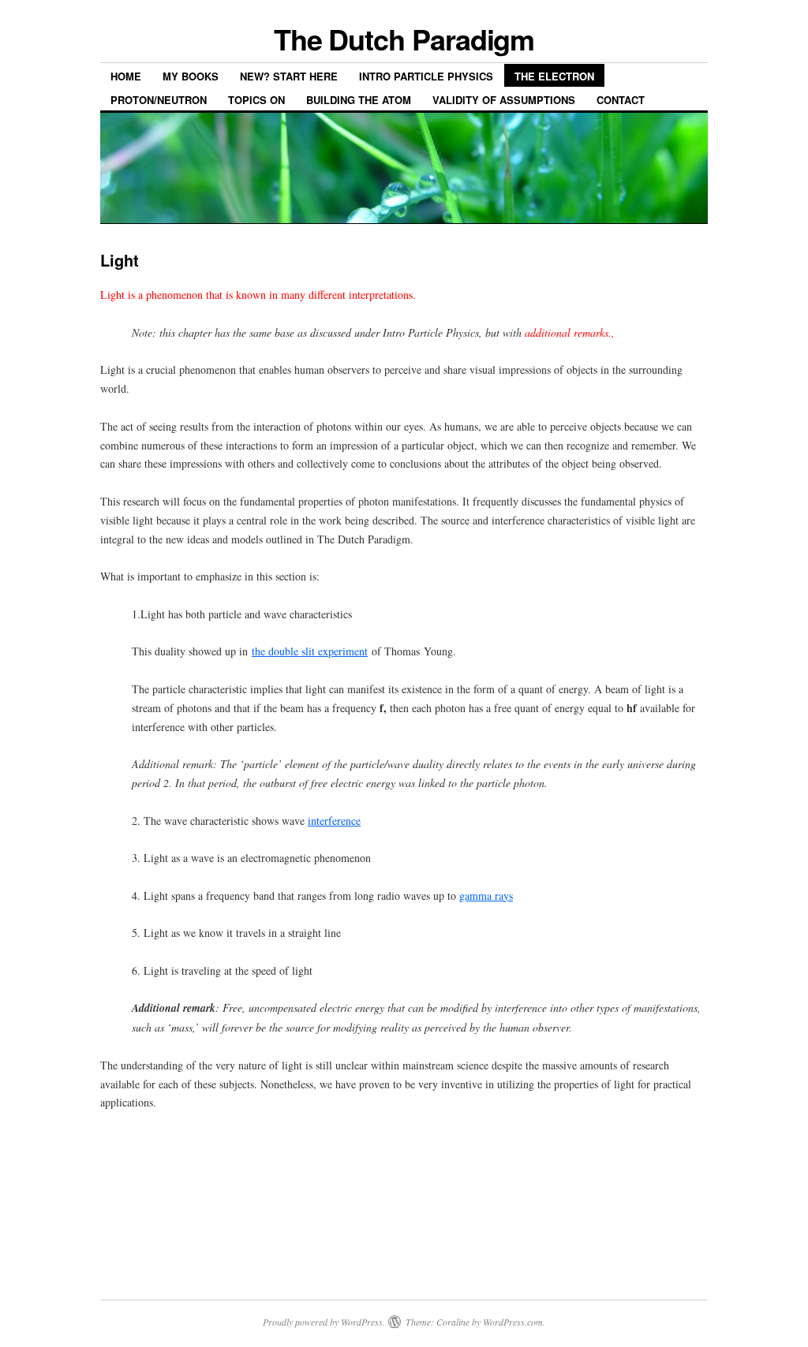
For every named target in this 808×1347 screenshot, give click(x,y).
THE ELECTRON (554, 76)
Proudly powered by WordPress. (324, 1321)
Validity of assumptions (503, 99)
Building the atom (358, 99)
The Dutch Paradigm (404, 38)
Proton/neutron (158, 99)
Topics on (256, 99)
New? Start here (289, 76)
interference (334, 820)
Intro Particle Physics (426, 76)
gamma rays (486, 895)
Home (125, 76)
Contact (621, 99)
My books (191, 76)
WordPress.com (513, 1321)
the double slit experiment (310, 651)
